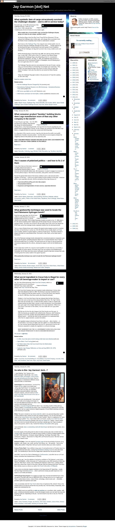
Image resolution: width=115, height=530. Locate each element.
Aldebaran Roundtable (45, 423)
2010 (74, 223)
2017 (74, 82)
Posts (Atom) (43, 515)
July (75, 117)
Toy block (53, 151)
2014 (74, 89)
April (75, 124)
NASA (54, 102)
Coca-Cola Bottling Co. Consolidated (34, 358)
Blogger (85, 526)
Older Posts (61, 510)
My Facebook (92, 76)
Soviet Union (39, 265)
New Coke (29, 360)
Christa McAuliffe (40, 102)
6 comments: (31, 499)
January (76, 133)
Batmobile (21, 151)
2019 (74, 77)
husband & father (18, 376)
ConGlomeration (44, 454)
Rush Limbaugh (52, 198)
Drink (15, 360)
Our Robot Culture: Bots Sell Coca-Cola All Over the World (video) (34, 344)
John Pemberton (22, 360)
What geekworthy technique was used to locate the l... (76, 189)
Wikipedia (44, 27)
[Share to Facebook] (44, 100)
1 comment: (31, 148)
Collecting (27, 151)
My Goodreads (94, 79)
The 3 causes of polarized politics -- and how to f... (76, 175)
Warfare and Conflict (39, 267)
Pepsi (34, 360)
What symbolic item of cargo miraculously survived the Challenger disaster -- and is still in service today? (39, 20)
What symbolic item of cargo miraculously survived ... (76, 143)
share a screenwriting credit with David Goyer (35, 427)
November (77, 103)
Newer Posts (18, 510)
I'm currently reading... (84, 40)
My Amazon (93, 78)
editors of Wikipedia (52, 466)
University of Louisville (37, 503)
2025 (74, 63)
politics (23, 198)
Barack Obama (22, 196)
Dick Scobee (48, 102)
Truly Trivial (24, 287)
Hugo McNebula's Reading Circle (43, 449)
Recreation (45, 151)
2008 (74, 228)
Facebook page (39, 441)
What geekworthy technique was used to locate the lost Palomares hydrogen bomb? (37, 211)
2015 (74, 87)
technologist (27, 376)
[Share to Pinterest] (46, 100)
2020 (74, 75)
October (76, 107)
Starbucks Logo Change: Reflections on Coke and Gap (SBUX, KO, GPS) (36, 348)
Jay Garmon (36, 501)
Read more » (17, 144)
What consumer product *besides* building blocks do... (76, 159)
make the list (44, 420)
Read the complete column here (22, 79)
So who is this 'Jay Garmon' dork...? (31, 370)
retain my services (39, 490)
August (76, 115)
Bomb (20, 265)
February (76, 129)
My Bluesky (92, 66)
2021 (74, 72)
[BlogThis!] (41, 100)
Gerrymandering (38, 196)
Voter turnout (17, 200)
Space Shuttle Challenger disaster (29, 104)
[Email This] (39, 100)
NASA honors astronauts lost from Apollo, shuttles (30, 93)
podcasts (30, 471)
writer (36, 375)
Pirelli (40, 151)
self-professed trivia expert (26, 378)
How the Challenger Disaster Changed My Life (29, 84)
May (75, 122)
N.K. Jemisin (78, 44)
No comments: (32, 100)
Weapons (47, 267)
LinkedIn (49, 501)
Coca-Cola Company (40, 282)
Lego (31, 151)
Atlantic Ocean (22, 102)
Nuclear (24, 265)
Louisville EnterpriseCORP (27, 406)
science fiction (55, 501)
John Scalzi (40, 466)
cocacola (58, 358)
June (75, 120)
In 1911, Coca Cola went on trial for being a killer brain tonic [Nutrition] (35, 339)
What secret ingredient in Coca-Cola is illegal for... (76, 203)
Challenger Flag (32, 44)
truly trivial (41, 104)
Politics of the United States (33, 198)
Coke (62, 358)
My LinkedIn (93, 72)
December (77, 99)
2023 (74, 67)
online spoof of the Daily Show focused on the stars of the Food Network (26, 394)
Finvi (21, 386)
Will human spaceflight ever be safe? (27, 91)
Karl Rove (45, 196)
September (77, 111)
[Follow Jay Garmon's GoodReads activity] (88, 79)
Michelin (36, 151)
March (76, 127)
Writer (45, 503)
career (20, 501)
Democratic (30, 196)
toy (49, 151)
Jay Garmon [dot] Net (31, 7)
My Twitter (92, 70)
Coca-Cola (21, 358)
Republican (44, 198)
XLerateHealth (28, 407)
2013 (74, 92)
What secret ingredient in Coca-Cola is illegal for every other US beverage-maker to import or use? (39, 278)
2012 (74, 94)
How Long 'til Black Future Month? (84, 43)
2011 (73, 97)
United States (60, 198)
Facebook (24, 501)
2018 (74, 80)
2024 (74, 65)
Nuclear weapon (31, 265)
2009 (74, 226)
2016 (74, 84)
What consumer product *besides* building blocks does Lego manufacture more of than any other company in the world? (37, 116)
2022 (74, 70)
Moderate (51, 196)
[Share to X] (42, 100)
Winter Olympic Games (51, 104)
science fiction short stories (28, 417)
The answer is (20, 333)
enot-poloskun (72, 526)
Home (40, 510)
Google (30, 501)
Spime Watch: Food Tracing (24, 341)
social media (27, 503)
